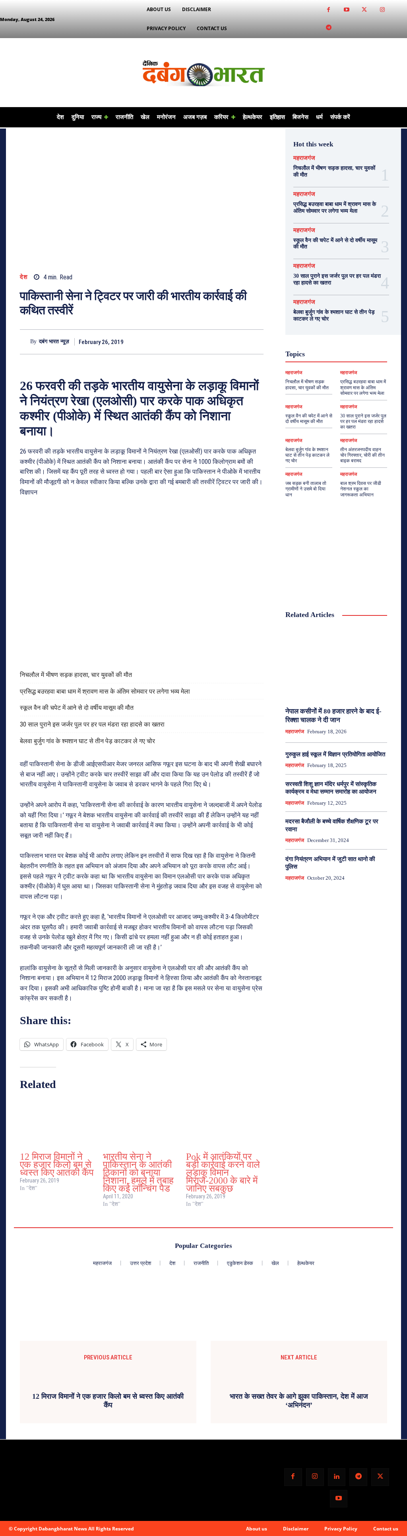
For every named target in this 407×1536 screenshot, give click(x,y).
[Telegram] (328, 28)
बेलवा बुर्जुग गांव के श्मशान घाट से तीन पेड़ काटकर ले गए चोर (87, 741)
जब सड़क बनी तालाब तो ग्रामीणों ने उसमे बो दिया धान (305, 489)
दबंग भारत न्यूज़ (54, 341)
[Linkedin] (337, 1477)
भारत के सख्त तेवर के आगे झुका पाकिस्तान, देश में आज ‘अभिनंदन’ (299, 1400)
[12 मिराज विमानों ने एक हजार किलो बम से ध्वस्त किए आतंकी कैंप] (57, 1123)
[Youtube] (346, 10)
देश (23, 277)
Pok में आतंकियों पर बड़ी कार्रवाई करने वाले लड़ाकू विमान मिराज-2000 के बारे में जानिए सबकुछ (223, 1173)
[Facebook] (328, 10)
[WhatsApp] (236, 342)
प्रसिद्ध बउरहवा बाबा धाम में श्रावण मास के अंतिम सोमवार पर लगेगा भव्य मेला (105, 691)
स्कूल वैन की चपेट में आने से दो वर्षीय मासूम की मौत (77, 707)
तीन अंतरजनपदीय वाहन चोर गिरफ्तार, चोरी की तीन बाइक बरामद (362, 455)
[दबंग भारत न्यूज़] (25, 342)
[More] (255, 342)
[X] (200, 342)
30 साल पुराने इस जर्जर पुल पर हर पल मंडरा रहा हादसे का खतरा (92, 724)
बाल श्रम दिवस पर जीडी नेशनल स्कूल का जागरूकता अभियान (360, 489)
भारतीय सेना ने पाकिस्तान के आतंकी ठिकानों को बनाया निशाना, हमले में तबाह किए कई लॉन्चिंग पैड (138, 1173)
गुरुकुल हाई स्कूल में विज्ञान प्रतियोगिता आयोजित (335, 754)
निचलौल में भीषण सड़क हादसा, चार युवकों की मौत (76, 675)
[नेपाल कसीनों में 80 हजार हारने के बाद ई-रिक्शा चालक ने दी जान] (336, 663)
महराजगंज (304, 158)
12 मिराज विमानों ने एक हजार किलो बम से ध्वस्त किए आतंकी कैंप (57, 1165)
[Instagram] (382, 10)
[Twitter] (364, 10)
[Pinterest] (218, 342)
